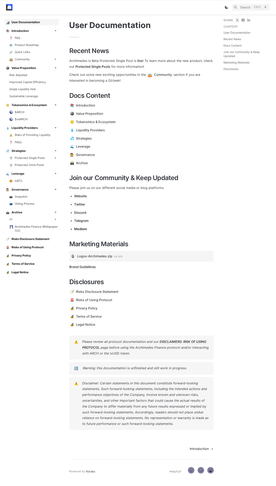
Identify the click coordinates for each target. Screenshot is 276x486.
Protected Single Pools (92, 67)
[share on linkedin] (248, 20)
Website (80, 196)
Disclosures (230, 69)
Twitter (79, 204)
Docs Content (232, 45)
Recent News (232, 39)
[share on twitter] (237, 20)
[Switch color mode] (226, 7)
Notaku (90, 471)
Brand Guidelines (82, 267)
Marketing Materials (236, 62)
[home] (34, 7)
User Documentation (236, 32)
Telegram (81, 221)
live (140, 61)
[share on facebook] (243, 20)
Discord (80, 213)
